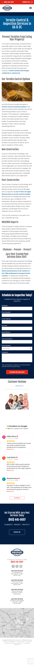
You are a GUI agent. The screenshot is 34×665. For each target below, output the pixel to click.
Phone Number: (7, 312)
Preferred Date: (6, 345)
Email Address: (6, 332)
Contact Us (26, 2)
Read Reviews (19, 386)
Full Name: (5, 305)
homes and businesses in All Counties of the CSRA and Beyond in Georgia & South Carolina (16, 273)
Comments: (5, 352)
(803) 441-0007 (9, 2)
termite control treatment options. (14, 107)
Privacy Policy (20, 641)
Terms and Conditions (9, 641)
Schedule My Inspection (17, 372)
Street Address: (6, 319)
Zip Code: (4, 325)
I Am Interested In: (7, 339)
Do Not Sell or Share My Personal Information (18, 642)
